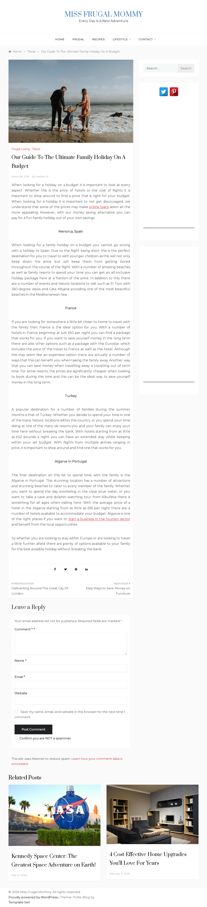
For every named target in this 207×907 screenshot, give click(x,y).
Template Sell (19, 902)
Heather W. (42, 176)
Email (20, 677)
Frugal (78, 39)
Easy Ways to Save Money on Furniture (108, 590)
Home (59, 39)
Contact (146, 39)
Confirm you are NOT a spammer (45, 738)
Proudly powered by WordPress (33, 897)
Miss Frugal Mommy (103, 14)
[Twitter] (163, 91)
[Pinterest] (173, 91)
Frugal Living (21, 149)
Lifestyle (120, 39)
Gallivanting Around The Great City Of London (40, 590)
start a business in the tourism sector (99, 519)
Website (21, 693)
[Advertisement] (168, 167)
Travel (36, 149)
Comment (24, 629)
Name (20, 661)
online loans (99, 207)
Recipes (98, 39)
